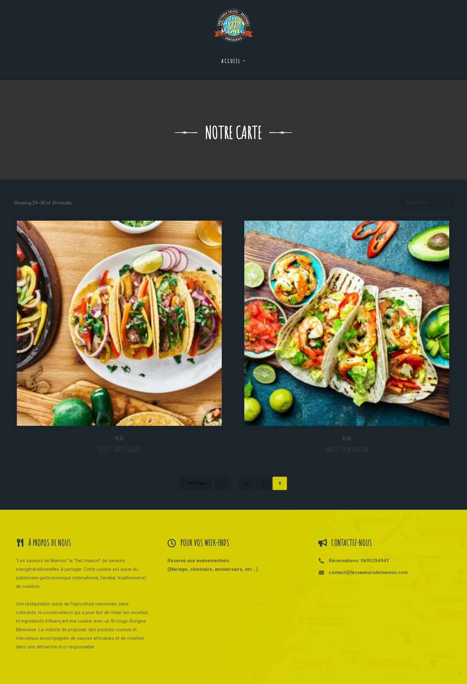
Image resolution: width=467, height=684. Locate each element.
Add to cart (122, 419)
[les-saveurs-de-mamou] (233, 21)
